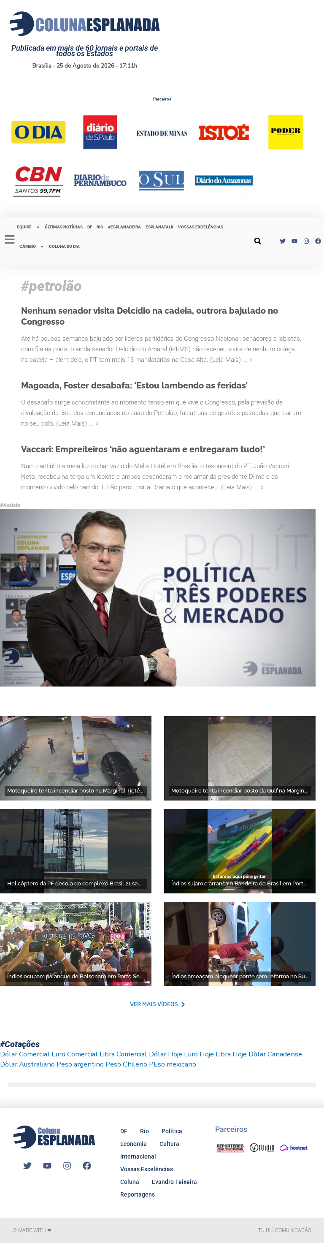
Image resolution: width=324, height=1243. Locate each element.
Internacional (138, 1156)
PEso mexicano (172, 1064)
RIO (100, 227)
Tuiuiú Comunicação (284, 1230)
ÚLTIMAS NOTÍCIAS (64, 227)
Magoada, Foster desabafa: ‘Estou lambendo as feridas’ (134, 385)
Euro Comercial (74, 1054)
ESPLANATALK (159, 227)
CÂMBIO (27, 246)
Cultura (169, 1143)
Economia (133, 1143)
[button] (257, 241)
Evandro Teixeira (174, 1181)
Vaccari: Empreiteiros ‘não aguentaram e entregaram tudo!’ (143, 449)
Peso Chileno (126, 1064)
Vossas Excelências (200, 227)
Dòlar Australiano (27, 1064)
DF (89, 227)
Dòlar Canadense (275, 1054)
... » (248, 359)
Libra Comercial (123, 1054)
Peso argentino (80, 1064)
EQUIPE (24, 227)
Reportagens (137, 1194)
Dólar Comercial (25, 1054)
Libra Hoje (231, 1054)
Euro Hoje (199, 1054)
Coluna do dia (64, 246)
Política (172, 1131)
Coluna (129, 1181)
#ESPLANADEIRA (124, 227)
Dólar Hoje (165, 1054)
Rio (144, 1131)
